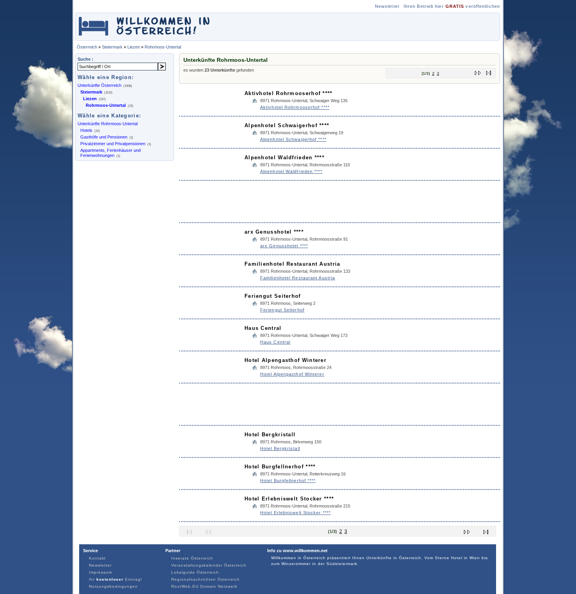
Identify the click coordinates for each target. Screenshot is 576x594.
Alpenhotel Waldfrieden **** (284, 157)
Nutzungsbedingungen (113, 586)
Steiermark (112, 47)
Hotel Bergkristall (270, 434)
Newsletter (387, 6)
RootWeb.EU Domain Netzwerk (204, 586)
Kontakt (97, 558)
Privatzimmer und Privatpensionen (112, 143)
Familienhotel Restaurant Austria (293, 264)
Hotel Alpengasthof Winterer (285, 360)
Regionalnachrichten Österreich (205, 579)
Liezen (133, 47)
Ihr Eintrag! (115, 579)
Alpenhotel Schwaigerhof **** (287, 125)
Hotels (86, 130)
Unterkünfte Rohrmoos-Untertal (108, 123)
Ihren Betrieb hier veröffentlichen (452, 6)
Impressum (100, 572)
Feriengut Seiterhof (273, 296)
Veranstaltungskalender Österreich (208, 565)
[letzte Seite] (489, 71)
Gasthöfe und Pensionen (103, 137)
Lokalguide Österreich (195, 572)
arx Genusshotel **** (274, 232)
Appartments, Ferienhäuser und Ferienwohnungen (110, 153)
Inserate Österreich (192, 558)
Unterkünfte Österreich (99, 85)
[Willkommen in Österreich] (144, 37)
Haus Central (263, 328)
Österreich (87, 47)
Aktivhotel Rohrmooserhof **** (289, 93)
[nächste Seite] (478, 71)
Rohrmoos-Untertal (163, 47)
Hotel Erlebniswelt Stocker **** (289, 499)
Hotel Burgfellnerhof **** (280, 467)
